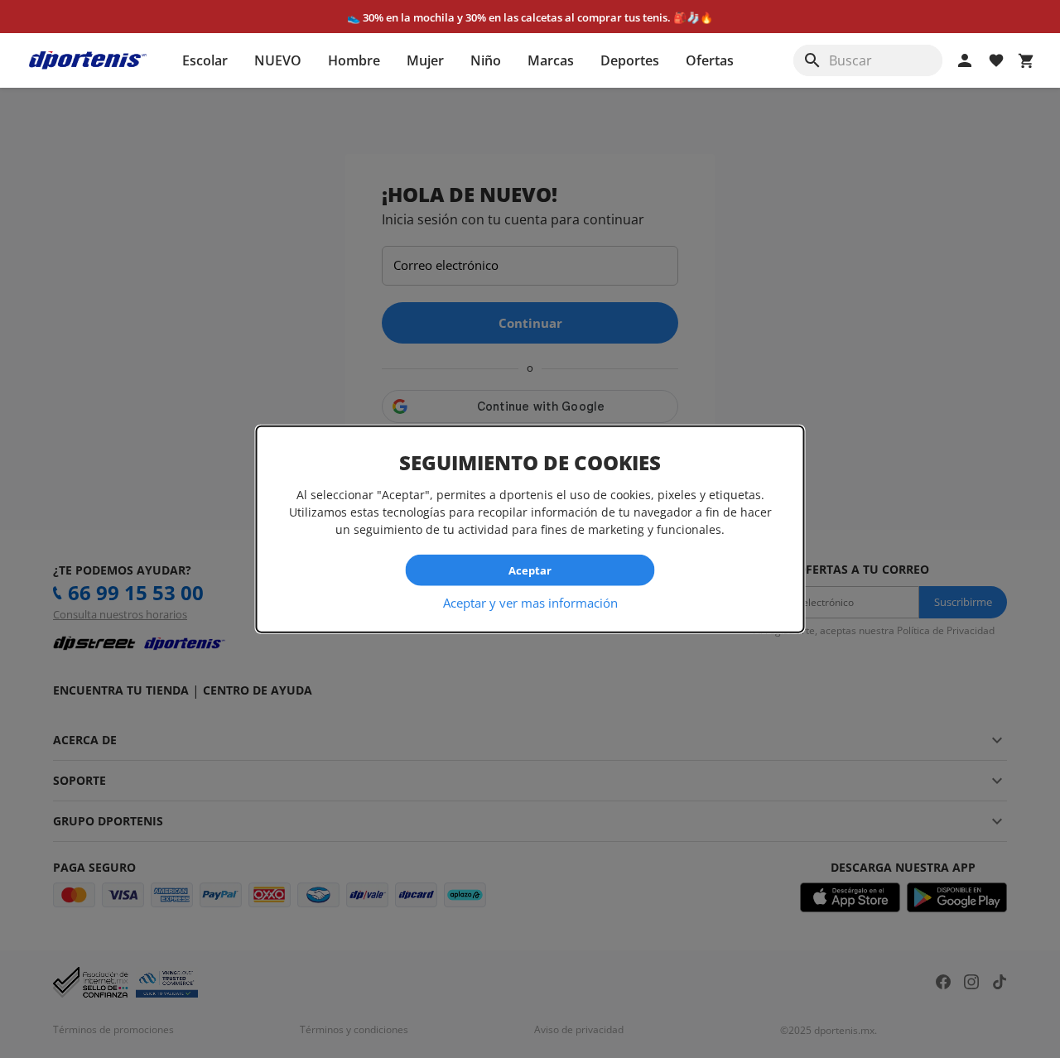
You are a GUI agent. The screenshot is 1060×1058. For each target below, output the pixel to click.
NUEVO (277, 60)
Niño (485, 60)
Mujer (425, 60)
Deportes (629, 60)
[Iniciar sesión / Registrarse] (965, 60)
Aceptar (530, 569)
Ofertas (710, 60)
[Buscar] (812, 60)
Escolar (205, 60)
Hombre (354, 60)
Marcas (551, 60)
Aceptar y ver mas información (530, 602)
